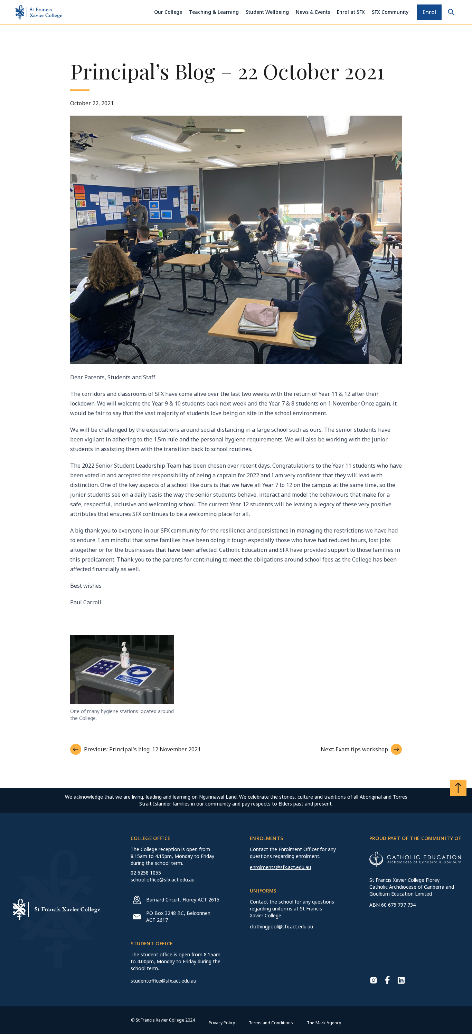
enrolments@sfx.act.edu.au (280, 867)
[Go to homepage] (38, 12)
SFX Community (390, 12)
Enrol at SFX (351, 12)
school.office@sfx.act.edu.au (163, 879)
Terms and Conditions (271, 1023)
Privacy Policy (222, 1023)
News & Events (313, 12)
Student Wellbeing (267, 12)
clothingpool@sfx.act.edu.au (281, 926)
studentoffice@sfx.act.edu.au (163, 980)
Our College (168, 12)
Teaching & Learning (214, 12)
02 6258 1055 (146, 872)
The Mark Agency (324, 1023)
